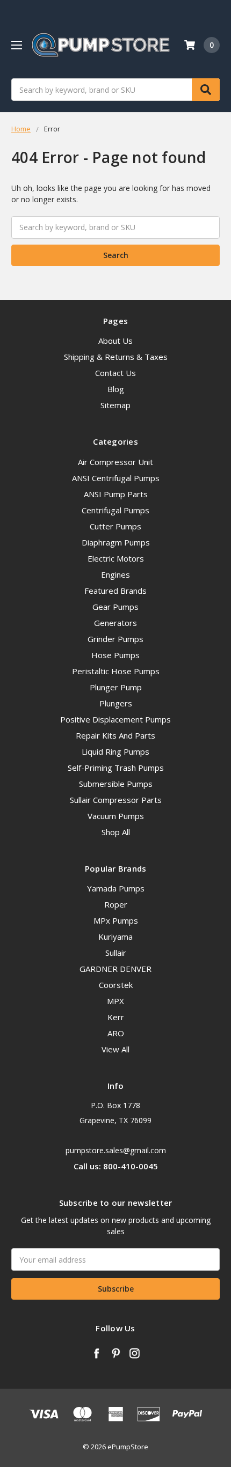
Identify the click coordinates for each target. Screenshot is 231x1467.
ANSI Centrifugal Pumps (116, 478)
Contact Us (115, 372)
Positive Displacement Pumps (115, 719)
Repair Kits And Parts (115, 735)
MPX (115, 1001)
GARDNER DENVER (115, 968)
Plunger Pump (116, 687)
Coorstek (116, 984)
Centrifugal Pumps (115, 510)
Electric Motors (116, 558)
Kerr (115, 1017)
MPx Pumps (115, 920)
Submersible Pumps (116, 783)
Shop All (116, 832)
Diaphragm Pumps (116, 542)
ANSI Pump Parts (116, 494)
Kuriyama (115, 936)
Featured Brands (115, 590)
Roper (115, 904)
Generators (115, 622)
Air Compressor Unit (115, 461)
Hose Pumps (115, 655)
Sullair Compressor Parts (116, 799)
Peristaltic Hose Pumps (116, 671)
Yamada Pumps (116, 888)
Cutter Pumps (115, 526)
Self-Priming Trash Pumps (116, 767)
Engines (115, 574)
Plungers (115, 703)
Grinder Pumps (115, 638)
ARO (115, 1033)
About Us (115, 340)
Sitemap (115, 405)
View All (115, 1049)
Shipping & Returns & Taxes (116, 356)
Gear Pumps (115, 606)
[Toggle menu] (16, 45)
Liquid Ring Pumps (115, 751)
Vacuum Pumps (116, 815)
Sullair (115, 952)
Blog (115, 389)
